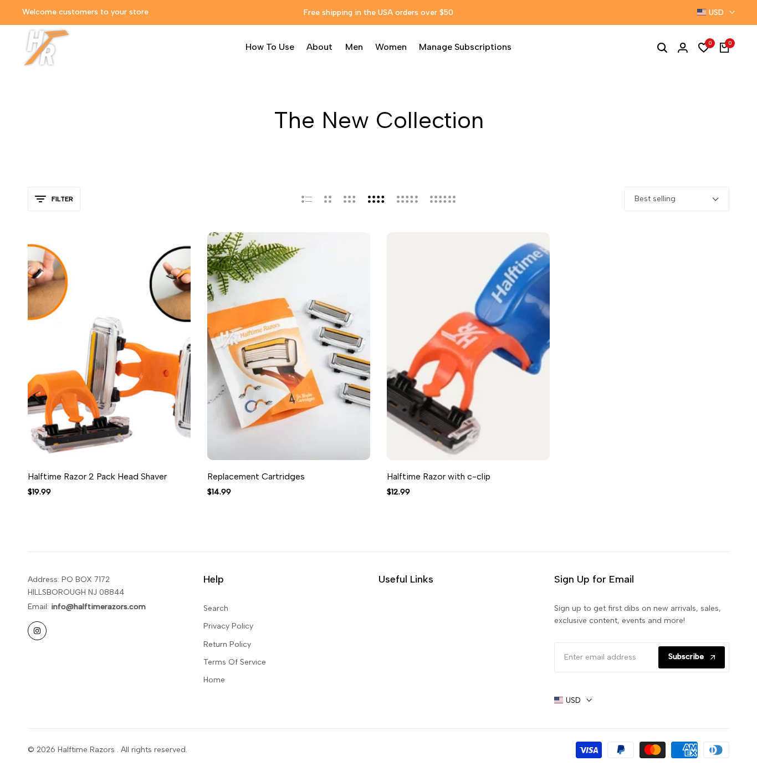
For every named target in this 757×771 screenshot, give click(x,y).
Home (214, 680)
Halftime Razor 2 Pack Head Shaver (97, 476)
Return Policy (227, 644)
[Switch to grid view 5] (407, 199)
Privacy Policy (228, 626)
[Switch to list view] (307, 199)
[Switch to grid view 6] (442, 199)
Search (215, 608)
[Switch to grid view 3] (350, 199)
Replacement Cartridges (256, 476)
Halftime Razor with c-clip (438, 476)
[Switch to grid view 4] (376, 199)
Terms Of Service (234, 662)
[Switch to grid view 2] (327, 199)
